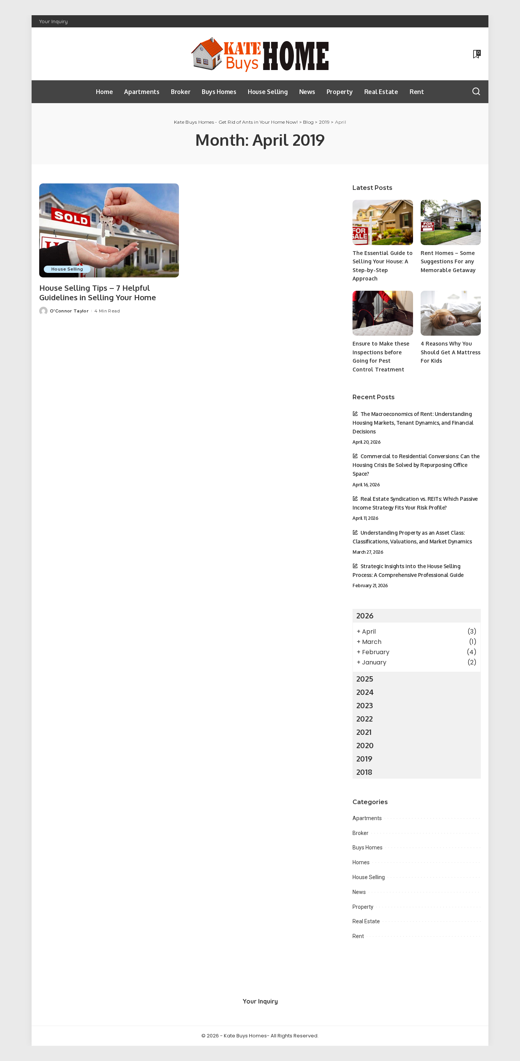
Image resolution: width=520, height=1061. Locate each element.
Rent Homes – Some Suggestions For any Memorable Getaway (448, 261)
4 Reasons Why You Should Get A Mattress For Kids (450, 352)
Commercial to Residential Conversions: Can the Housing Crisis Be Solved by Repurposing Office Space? (416, 465)
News (359, 892)
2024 (365, 692)
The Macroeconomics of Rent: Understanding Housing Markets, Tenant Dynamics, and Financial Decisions (413, 423)
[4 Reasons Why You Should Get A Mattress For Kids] (451, 313)
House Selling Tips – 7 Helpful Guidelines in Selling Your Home (97, 292)
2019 (364, 758)
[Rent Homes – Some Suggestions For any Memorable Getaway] (451, 222)
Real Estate (366, 921)
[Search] (476, 91)
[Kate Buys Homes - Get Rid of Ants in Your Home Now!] (260, 54)
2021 (364, 732)
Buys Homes (368, 847)
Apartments (367, 818)
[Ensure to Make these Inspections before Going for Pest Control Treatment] (383, 313)
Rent (358, 936)
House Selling (67, 269)
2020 (365, 745)
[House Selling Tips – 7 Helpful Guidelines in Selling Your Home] (109, 230)
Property (363, 907)
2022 (364, 718)
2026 (364, 615)
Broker (360, 833)
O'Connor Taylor (69, 311)
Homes (361, 862)
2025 (364, 678)
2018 (364, 772)
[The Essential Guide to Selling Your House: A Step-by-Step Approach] (383, 222)
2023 (364, 705)
